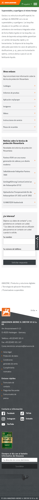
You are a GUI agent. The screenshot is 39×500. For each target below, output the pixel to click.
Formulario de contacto (8, 384)
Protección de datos (10, 356)
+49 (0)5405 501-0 (16, 338)
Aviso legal (7, 352)
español (27, 4)
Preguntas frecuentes (11, 390)
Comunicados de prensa (9, 396)
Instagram (11, 418)
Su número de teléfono (12, 249)
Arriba (33, 310)
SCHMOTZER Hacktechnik (13, 202)
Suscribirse (19, 466)
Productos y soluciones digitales (23, 283)
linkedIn (29, 418)
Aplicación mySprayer (11, 99)
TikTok (28, 413)
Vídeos (5, 113)
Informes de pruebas (11, 93)
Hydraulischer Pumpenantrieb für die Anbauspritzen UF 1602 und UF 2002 (17, 193)
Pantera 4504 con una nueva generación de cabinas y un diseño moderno (16, 160)
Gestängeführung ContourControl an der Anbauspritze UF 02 (17, 183)
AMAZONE (6, 283)
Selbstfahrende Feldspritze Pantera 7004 (16, 173)
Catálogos (7, 86)
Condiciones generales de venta (10, 362)
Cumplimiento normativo (8, 369)
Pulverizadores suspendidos (13, 290)
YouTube (10, 424)
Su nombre (7, 237)
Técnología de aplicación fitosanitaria (16, 286)
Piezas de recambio (10, 127)
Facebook (11, 413)
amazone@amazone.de (25, 346)
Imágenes (7, 106)
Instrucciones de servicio (12, 120)
